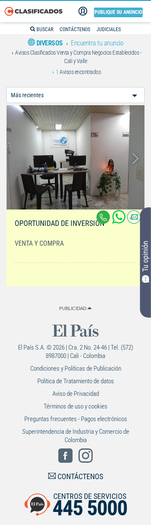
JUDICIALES (108, 29)
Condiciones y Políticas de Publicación (75, 368)
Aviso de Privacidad (75, 394)
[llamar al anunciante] (103, 217)
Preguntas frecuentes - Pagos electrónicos (75, 419)
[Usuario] (83, 11)
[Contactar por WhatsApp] (119, 220)
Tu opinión (145, 256)
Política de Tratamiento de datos (75, 381)
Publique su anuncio (118, 12)
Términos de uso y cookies (75, 406)
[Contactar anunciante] (134, 220)
